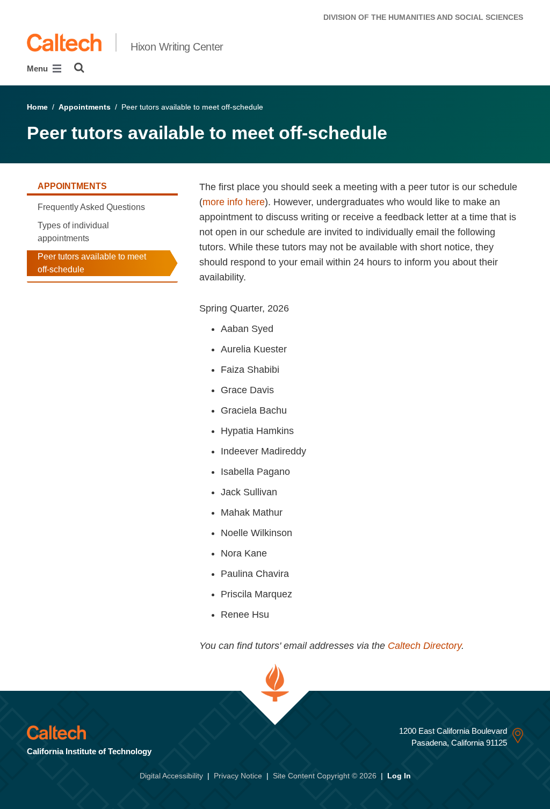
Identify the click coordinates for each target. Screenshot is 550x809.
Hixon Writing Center (177, 47)
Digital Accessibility (171, 775)
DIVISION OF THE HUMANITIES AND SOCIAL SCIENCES (423, 17)
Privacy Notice (238, 775)
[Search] (79, 67)
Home (37, 107)
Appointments (85, 107)
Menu (38, 68)
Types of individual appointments (73, 232)
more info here (233, 202)
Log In (399, 775)
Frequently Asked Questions (91, 207)
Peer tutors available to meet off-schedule (92, 263)
